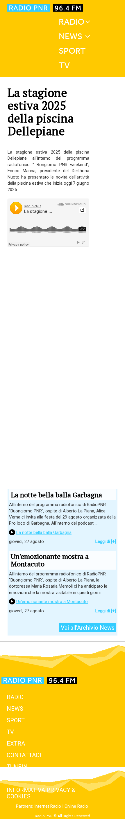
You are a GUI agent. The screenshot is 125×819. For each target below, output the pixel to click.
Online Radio (76, 806)
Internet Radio (47, 806)
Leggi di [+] (105, 541)
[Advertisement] (48, 327)
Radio (71, 22)
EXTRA (16, 743)
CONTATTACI (24, 755)
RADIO (15, 697)
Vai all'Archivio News (88, 627)
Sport (72, 51)
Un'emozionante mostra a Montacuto (52, 601)
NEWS (15, 708)
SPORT (16, 720)
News (70, 36)
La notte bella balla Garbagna (44, 532)
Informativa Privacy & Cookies (41, 793)
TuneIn (17, 766)
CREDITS (18, 778)
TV (64, 65)
